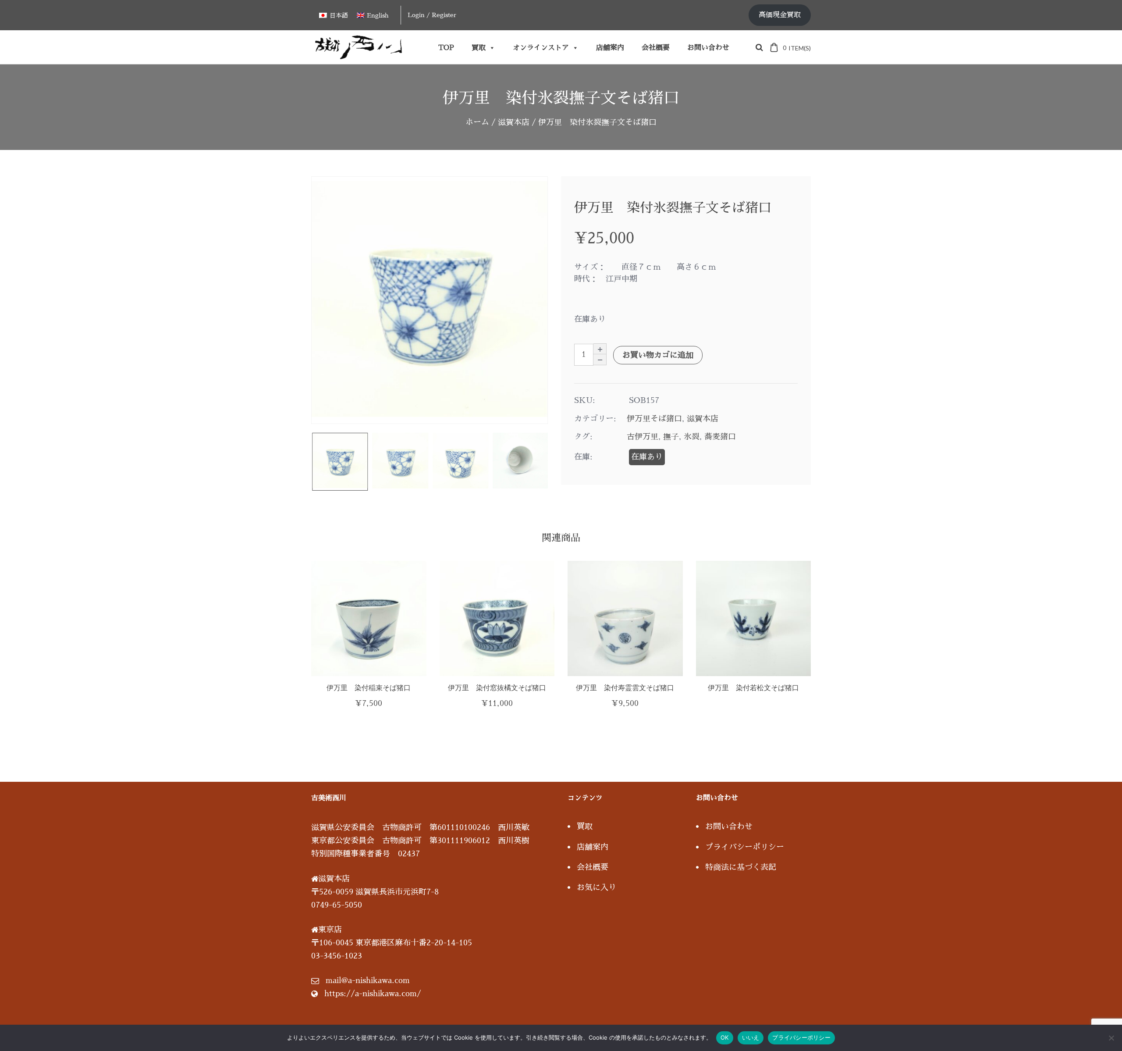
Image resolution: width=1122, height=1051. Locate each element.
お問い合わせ (708, 47)
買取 (479, 47)
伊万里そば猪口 (654, 419)
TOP (446, 47)
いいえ (751, 1037)
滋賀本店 (513, 122)
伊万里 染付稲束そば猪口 (369, 687)
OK (725, 1037)
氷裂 (691, 437)
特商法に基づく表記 (740, 867)
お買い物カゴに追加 (657, 355)
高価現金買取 (780, 14)
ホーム (477, 122)
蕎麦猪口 (720, 437)
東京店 (330, 929)
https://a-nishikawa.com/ (372, 994)
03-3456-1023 (336, 956)
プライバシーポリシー (744, 847)
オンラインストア (541, 47)
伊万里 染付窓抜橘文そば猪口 (497, 687)
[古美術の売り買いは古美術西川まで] (360, 56)
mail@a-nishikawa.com (368, 980)
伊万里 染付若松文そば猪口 (753, 687)
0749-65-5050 (336, 905)
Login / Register (432, 15)
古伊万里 (642, 437)
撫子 (671, 437)
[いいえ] (1111, 1037)
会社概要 (656, 47)
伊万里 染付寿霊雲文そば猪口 (625, 687)
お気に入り (596, 887)
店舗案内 (610, 47)
